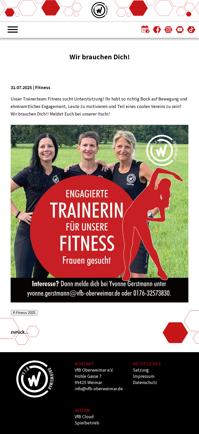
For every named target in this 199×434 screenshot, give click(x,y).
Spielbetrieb (87, 422)
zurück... (20, 332)
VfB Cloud (84, 416)
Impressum (144, 376)
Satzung (141, 370)
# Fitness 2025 (24, 313)
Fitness (42, 87)
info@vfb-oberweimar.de (99, 388)
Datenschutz (145, 382)
